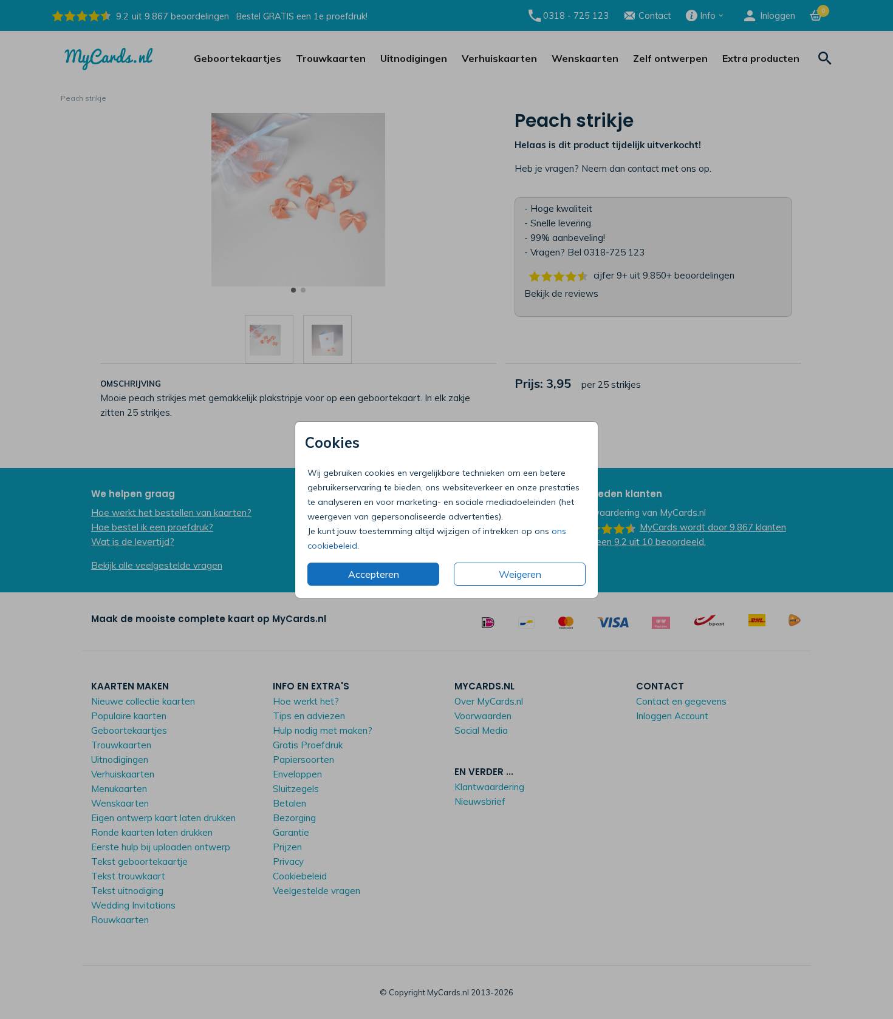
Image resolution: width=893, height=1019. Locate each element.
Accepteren (373, 574)
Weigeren (520, 574)
